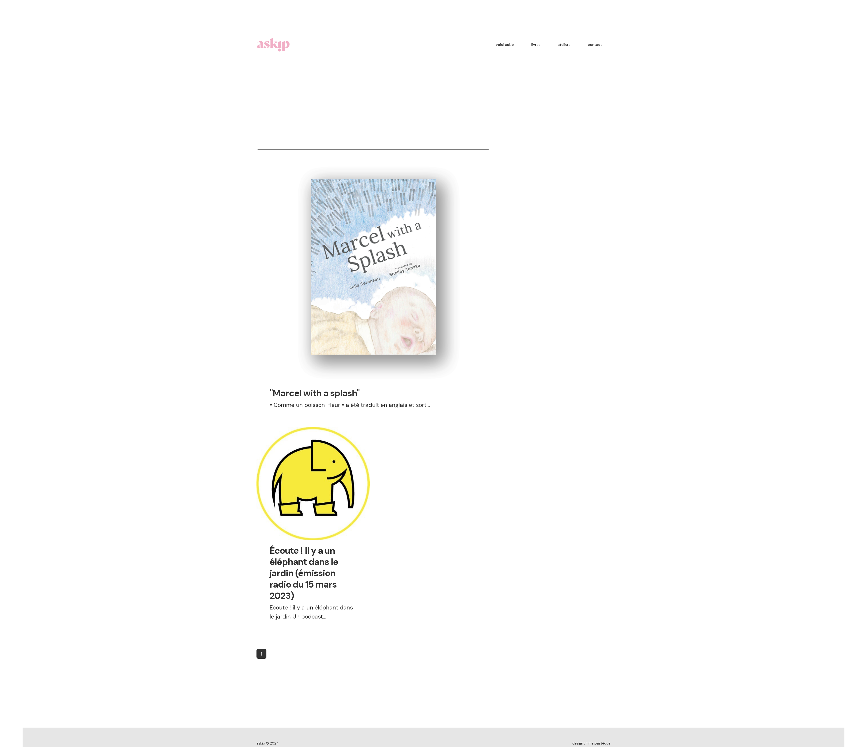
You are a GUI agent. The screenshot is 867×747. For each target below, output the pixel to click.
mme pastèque (598, 743)
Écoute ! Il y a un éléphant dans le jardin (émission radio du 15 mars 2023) (304, 573)
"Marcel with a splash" (315, 393)
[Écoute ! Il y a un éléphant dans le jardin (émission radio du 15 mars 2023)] (313, 483)
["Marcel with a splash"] (373, 266)
